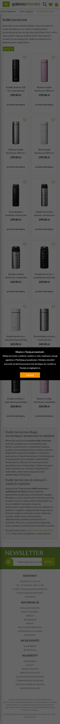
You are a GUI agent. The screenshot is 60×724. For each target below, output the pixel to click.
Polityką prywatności (26, 359)
